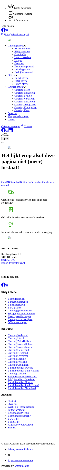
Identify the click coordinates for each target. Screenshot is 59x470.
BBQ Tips (13, 418)
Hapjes (18, 60)
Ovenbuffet (20, 54)
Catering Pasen (22, 89)
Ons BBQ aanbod (10, 182)
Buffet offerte (21, 78)
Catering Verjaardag (24, 98)
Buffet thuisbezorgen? (19, 415)
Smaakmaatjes (21, 465)
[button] (33, 45)
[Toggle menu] (2, 142)
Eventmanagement (24, 66)
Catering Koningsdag (25, 107)
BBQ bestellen (22, 51)
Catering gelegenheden (20, 310)
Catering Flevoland (18, 353)
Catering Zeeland (17, 373)
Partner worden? (16, 409)
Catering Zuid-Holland (19, 341)
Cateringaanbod (16, 45)
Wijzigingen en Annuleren (21, 313)
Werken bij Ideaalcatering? (21, 407)
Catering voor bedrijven (20, 319)
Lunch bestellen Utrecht (20, 367)
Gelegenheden (15, 86)
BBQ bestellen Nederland (21, 379)
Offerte (11, 75)
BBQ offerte (20, 81)
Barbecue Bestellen (18, 301)
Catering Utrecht (16, 338)
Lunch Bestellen (16, 304)
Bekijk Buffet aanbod (31, 182)
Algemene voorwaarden (20, 424)
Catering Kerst (22, 110)
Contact (28, 126)
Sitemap (12, 427)
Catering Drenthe (17, 358)
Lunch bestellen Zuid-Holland (23, 370)
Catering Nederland (18, 335)
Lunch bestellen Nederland (22, 388)
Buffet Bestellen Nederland (22, 376)
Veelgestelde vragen (18, 116)
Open (5, 138)
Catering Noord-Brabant (20, 347)
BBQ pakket (14, 307)
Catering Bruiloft (23, 95)
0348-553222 (8, 260)
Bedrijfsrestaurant (23, 72)
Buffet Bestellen (22, 48)
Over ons (12, 113)
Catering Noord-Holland (20, 344)
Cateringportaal (22, 69)
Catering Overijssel (18, 355)
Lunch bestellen (22, 57)
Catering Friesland (17, 361)
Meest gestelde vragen (19, 316)
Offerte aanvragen (17, 322)
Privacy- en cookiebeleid (20, 449)
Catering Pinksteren (24, 92)
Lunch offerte (21, 83)
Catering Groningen (18, 364)
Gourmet (19, 63)
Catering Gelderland (18, 350)
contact (11, 119)
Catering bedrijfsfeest (25, 104)
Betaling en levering (18, 412)
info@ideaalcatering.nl (13, 263)
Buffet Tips (14, 421)
